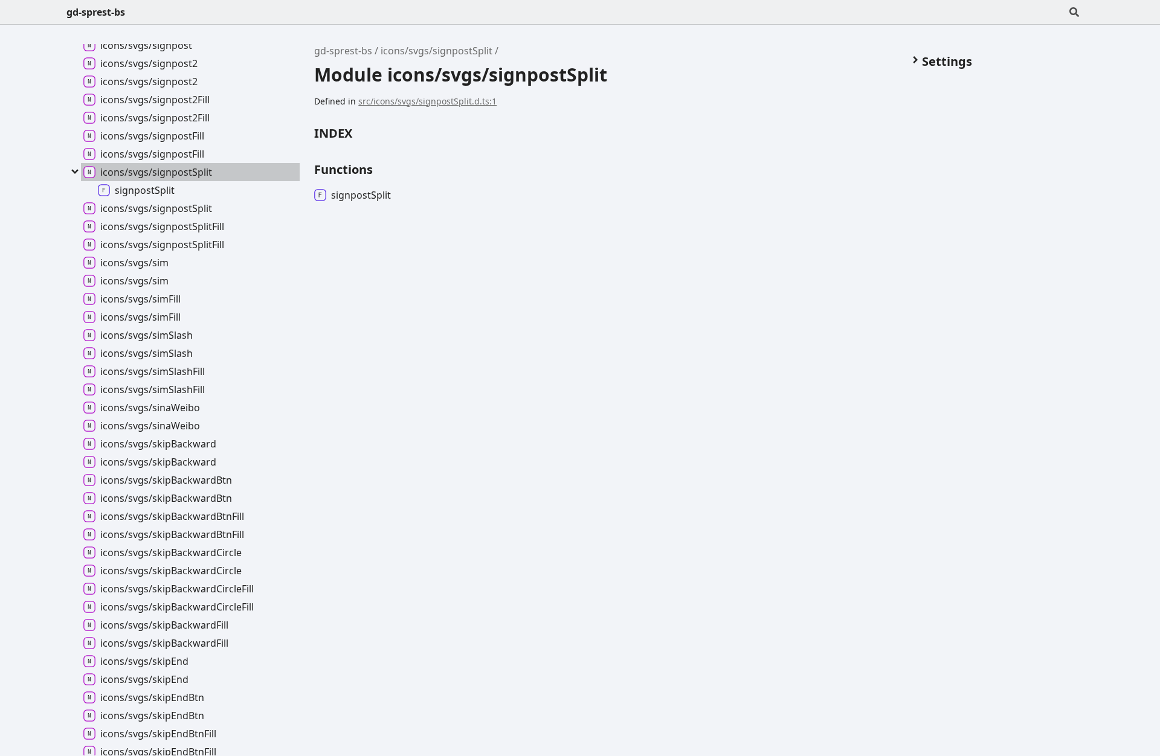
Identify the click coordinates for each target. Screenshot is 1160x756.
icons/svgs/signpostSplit (436, 50)
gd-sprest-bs (95, 12)
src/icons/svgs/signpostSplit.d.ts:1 (427, 101)
